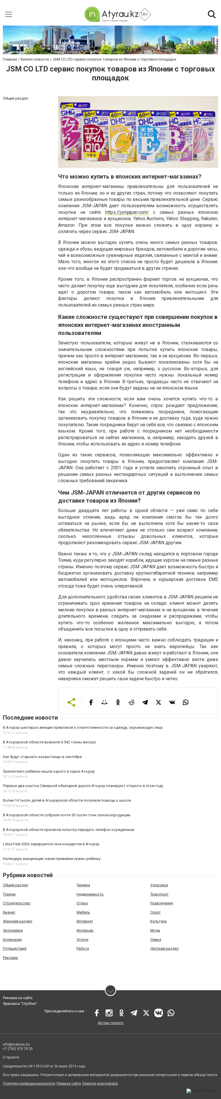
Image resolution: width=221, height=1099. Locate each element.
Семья (155, 939)
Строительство (17, 903)
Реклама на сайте (18, 998)
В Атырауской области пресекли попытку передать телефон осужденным (68, 829)
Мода (155, 930)
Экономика (13, 930)
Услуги (82, 939)
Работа (83, 948)
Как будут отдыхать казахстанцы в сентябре (42, 757)
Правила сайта (68, 1083)
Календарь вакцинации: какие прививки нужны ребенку (51, 858)
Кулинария (12, 939)
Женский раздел (17, 921)
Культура (158, 921)
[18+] (111, 14)
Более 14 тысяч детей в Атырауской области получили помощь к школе (67, 800)
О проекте (11, 1057)
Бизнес (9, 912)
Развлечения (161, 903)
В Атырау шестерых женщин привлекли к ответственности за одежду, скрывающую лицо (83, 727)
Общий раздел (15, 885)
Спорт (155, 912)
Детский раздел (164, 948)
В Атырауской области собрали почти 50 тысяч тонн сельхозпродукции (66, 815)
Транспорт (159, 894)
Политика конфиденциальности (29, 1083)
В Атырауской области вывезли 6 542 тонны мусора (49, 742)
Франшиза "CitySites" (20, 1004)
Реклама (10, 957)
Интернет (85, 921)
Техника (83, 885)
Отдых (82, 903)
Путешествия (14, 948)
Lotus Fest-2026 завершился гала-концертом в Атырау (51, 844)
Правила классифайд (100, 1083)
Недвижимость (90, 894)
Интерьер (85, 930)
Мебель (83, 912)
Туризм (9, 894)
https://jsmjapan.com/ (127, 212)
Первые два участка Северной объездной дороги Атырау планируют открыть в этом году (83, 786)
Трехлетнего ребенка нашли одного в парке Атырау (49, 771)
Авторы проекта (110, 1023)
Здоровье (159, 885)
